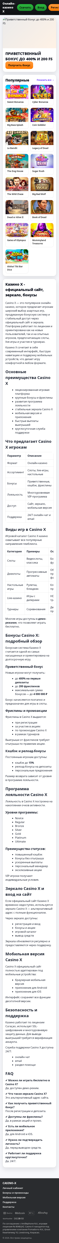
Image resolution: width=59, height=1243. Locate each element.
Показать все (45, 80)
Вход (41, 7)
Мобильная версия (14, 1197)
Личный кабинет (13, 1188)
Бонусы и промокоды (16, 1192)
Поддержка (9, 1202)
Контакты (8, 1206)
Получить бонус (19, 65)
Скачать (25, 7)
